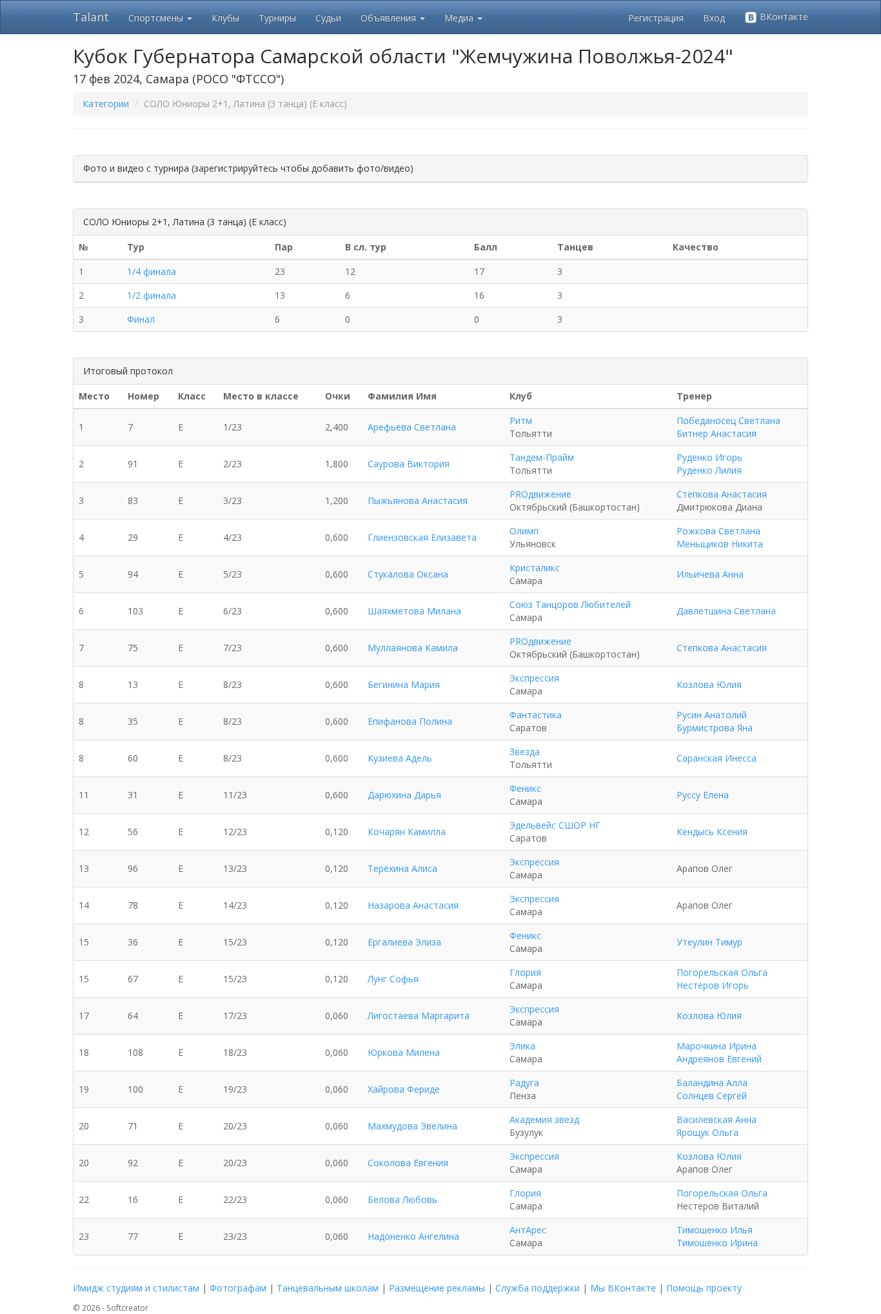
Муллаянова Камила (413, 648)
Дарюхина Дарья (404, 795)
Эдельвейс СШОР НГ (555, 825)
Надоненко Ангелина (413, 1236)
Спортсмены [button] (157, 18)
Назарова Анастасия (413, 905)
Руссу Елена (703, 795)
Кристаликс (535, 567)
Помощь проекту (704, 1288)
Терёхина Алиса (402, 868)
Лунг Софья (393, 979)
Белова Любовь (402, 1199)
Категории (106, 103)
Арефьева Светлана (412, 427)
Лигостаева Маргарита (419, 1015)
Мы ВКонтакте (623, 1288)
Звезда (525, 751)
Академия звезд (544, 1119)
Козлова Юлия (709, 684)
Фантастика (536, 715)
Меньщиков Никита (720, 544)
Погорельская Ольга (722, 972)
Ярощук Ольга (707, 1132)
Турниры (277, 18)
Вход (714, 18)
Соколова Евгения (408, 1163)
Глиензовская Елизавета (422, 537)
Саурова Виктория (409, 464)
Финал (141, 319)
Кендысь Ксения (712, 831)
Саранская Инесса (717, 758)
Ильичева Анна (710, 574)
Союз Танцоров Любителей (570, 604)
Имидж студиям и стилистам (136, 1288)
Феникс (525, 788)
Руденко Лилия (709, 470)
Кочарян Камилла (407, 831)
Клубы (225, 18)
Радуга (524, 1082)
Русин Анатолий (712, 715)
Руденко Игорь (709, 457)
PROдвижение (540, 494)
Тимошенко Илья (715, 1230)
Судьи (328, 18)
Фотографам (238, 1288)
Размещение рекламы (437, 1288)
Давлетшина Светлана (726, 611)
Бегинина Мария (404, 684)
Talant (91, 17)
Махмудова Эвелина (412, 1126)
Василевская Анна (717, 1119)
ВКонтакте (782, 16)
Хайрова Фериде (404, 1089)
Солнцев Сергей (712, 1095)
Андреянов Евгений (719, 1059)
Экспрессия (534, 678)
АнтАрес (528, 1230)
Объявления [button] (390, 18)
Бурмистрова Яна (715, 728)
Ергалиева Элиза (404, 942)
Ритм (521, 420)
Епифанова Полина (410, 721)
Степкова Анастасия (722, 494)
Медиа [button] (460, 18)
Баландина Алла (712, 1082)
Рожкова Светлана (718, 531)
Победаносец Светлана (728, 420)
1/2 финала (151, 295)
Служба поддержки (537, 1288)
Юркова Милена (404, 1052)
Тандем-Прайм (542, 457)
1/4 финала (151, 271)
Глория (525, 972)
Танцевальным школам (328, 1288)
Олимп (524, 531)
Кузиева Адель (400, 758)
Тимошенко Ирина (717, 1243)
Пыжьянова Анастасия (418, 500)
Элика (522, 1046)
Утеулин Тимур (709, 942)
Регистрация (656, 18)
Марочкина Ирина (717, 1046)
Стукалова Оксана (408, 574)
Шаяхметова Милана (414, 611)
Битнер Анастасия (717, 433)
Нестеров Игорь (713, 985)
